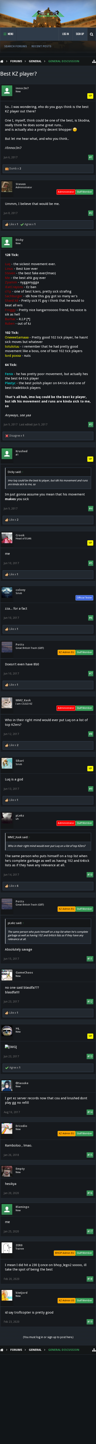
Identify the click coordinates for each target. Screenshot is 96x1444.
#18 (90, 1279)
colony (20, 590)
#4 (90, 508)
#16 (90, 1193)
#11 (90, 958)
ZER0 (19, 1245)
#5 (90, 563)
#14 (90, 1112)
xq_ (18, 1028)
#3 (90, 424)
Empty (20, 1168)
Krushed (21, 451)
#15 (90, 1155)
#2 (90, 213)
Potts (20, 644)
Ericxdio (21, 1126)
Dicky (19, 239)
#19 (90, 1321)
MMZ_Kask (23, 700)
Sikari (20, 760)
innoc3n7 (22, 88)
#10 (90, 874)
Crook (20, 535)
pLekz (20, 815)
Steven (21, 184)
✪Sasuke (22, 1083)
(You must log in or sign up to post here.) (48, 1337)
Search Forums (15, 46)
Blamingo (22, 1207)
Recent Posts (41, 46)
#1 (90, 157)
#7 (90, 673)
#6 (90, 617)
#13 (90, 1056)
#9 (90, 788)
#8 (90, 734)
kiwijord (21, 1292)
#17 (90, 1231)
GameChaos (24, 972)
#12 (90, 1001)
